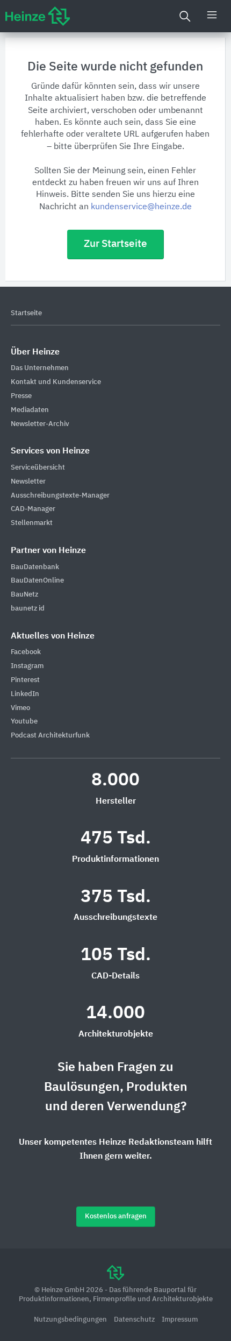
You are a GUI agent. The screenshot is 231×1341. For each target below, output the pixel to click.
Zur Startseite (115, 244)
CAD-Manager (33, 509)
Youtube (24, 721)
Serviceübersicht (38, 467)
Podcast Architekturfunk (50, 735)
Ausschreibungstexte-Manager (60, 495)
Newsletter (28, 481)
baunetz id (28, 608)
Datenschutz (135, 1319)
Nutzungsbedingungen (71, 1319)
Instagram (27, 666)
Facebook (26, 652)
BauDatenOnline (37, 580)
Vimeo (20, 708)
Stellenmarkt (32, 523)
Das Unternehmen (40, 368)
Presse (21, 396)
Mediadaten (30, 410)
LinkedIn (25, 694)
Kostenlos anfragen (116, 1216)
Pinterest (25, 680)
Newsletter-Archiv (40, 424)
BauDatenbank (35, 567)
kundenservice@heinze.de (141, 207)
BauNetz (24, 594)
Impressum (180, 1319)
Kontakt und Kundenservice (56, 382)
